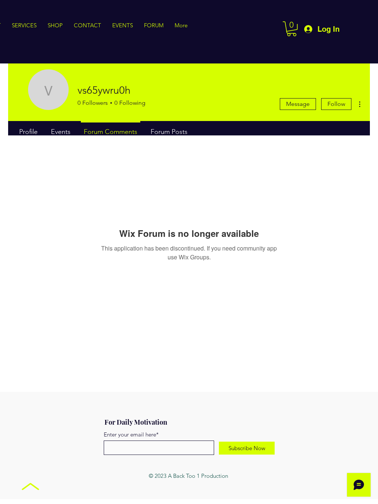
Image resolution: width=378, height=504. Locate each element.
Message (298, 103)
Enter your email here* (131, 434)
